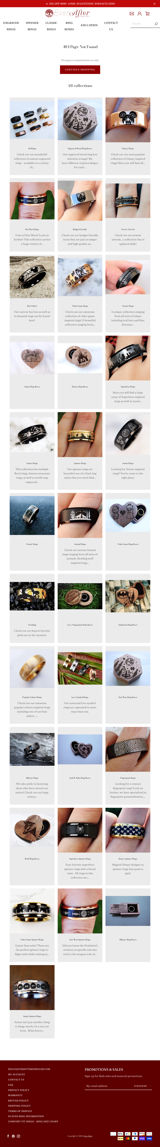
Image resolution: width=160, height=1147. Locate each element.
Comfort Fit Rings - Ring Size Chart (33, 1121)
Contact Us (111, 26)
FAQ (10, 1085)
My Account (16, 1074)
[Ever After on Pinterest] (13, 1135)
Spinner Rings (32, 26)
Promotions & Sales (104, 1069)
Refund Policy (18, 1100)
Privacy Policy (18, 1090)
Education (89, 25)
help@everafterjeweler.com (29, 1069)
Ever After (88, 1136)
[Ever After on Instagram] (18, 1135)
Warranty (15, 1095)
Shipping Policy (19, 1105)
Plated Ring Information (26, 1116)
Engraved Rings (11, 26)
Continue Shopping (80, 69)
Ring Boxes (69, 26)
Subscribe (141, 1086)
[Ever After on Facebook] (8, 1135)
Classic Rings (51, 26)
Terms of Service (20, 1111)
